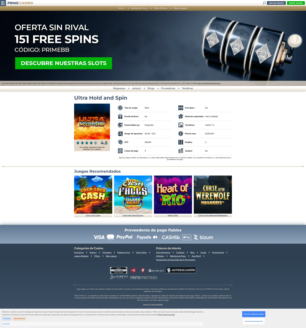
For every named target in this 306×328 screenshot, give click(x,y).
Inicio (122, 8)
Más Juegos (180, 8)
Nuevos (93, 252)
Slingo (150, 88)
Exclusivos (79, 252)
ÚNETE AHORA (296, 3)
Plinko (97, 256)
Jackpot (136, 88)
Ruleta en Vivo (139, 8)
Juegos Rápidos (81, 256)
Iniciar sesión (276, 3)
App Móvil (196, 256)
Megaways (119, 88)
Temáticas (187, 88)
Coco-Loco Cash (93, 215)
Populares (106, 252)
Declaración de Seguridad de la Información (175, 260)
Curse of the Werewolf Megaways (212, 215)
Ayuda (203, 252)
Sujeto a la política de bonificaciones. (209, 83)
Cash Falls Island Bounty (133, 215)
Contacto (180, 252)
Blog (192, 252)
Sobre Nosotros (163, 252)
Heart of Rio (173, 215)
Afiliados (160, 256)
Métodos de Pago (178, 256)
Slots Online (160, 8)
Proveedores (168, 88)
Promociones (218, 252)
